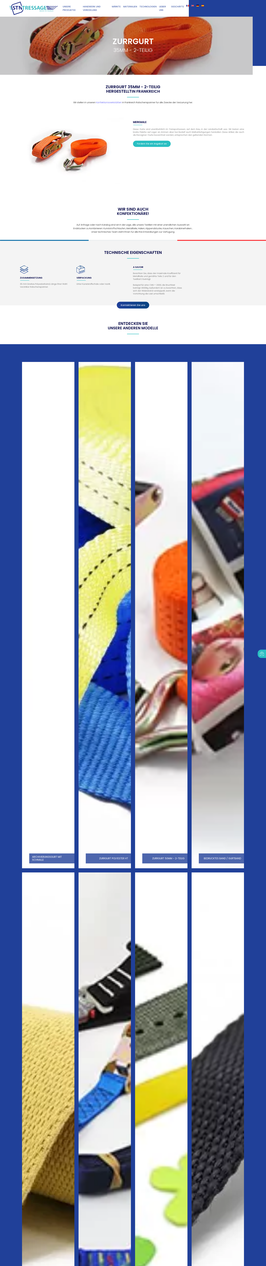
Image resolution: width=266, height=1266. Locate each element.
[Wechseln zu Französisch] (187, 6)
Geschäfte (177, 6)
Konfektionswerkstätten (109, 102)
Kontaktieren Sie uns (133, 305)
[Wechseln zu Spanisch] (202, 6)
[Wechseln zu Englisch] (192, 6)
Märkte (116, 6)
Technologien (148, 6)
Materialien (130, 6)
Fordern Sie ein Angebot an (152, 143)
